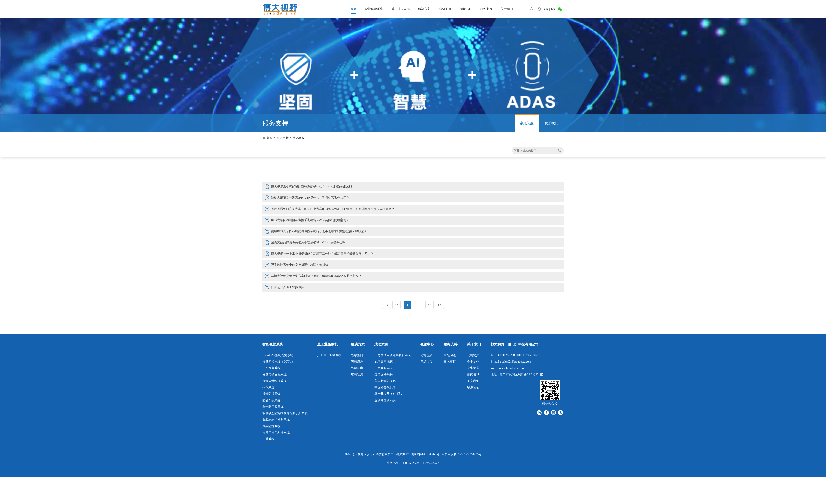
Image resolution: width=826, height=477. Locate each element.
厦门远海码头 (383, 374)
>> (429, 304)
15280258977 (430, 463)
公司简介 (473, 355)
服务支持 (486, 9)
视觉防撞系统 (271, 393)
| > (439, 304)
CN (546, 9)
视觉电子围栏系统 (274, 374)
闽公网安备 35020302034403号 (462, 454)
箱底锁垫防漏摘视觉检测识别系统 (285, 413)
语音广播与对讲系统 (276, 432)
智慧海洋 (357, 361)
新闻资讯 (473, 374)
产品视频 (426, 361)
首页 (353, 9)
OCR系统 (268, 387)
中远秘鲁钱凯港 (385, 387)
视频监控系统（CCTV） (278, 361)
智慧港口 (357, 355)
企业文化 (473, 361)
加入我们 (473, 381)
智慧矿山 (357, 368)
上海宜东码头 (383, 368)
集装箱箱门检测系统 (276, 419)
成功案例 (445, 9)
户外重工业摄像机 (329, 355)
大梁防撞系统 (271, 426)
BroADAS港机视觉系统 (277, 355)
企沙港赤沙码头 (385, 400)
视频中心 (465, 9)
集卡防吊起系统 (273, 406)
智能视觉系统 (374, 9)
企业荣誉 (473, 368)
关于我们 (507, 9)
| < (386, 304)
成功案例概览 (383, 361)
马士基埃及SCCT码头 (388, 393)
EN (553, 9)
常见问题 (527, 123)
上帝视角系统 (271, 368)
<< (396, 304)
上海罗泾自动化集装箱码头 (392, 355)
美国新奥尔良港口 (386, 381)
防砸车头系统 (271, 400)
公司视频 (426, 355)
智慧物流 (357, 374)
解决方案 (424, 9)
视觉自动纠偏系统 (274, 381)
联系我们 (551, 123)
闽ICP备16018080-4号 (425, 454)
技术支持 (450, 361)
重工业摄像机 (400, 9)
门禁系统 (268, 439)
